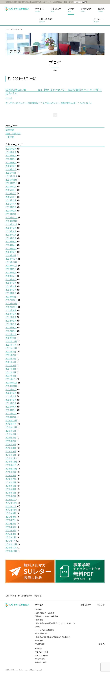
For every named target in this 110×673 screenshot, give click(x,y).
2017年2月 (11, 537)
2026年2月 (11, 169)
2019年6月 (11, 441)
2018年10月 (11, 468)
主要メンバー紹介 (41, 655)
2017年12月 (11, 503)
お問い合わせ (45, 20)
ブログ (71, 9)
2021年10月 (11, 348)
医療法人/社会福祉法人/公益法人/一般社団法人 (53, 637)
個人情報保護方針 (25, 596)
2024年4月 (11, 245)
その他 (37, 627)
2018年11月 (11, 465)
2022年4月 (11, 327)
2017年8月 (11, 516)
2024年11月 (11, 221)
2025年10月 (11, 183)
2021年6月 (11, 362)
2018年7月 (11, 479)
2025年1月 (11, 214)
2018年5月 (11, 485)
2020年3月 (11, 410)
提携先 (101, 9)
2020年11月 (11, 386)
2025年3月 (11, 207)
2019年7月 (11, 437)
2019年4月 (11, 448)
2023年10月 (11, 265)
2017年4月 (11, 530)
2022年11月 (11, 303)
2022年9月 (11, 310)
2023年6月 (11, 279)
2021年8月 (11, 355)
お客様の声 (55, 9)
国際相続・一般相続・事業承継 (46, 616)
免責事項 (37, 596)
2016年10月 (11, 551)
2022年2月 (11, 334)
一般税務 (10, 137)
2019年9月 (11, 430)
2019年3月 (11, 451)
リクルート (99, 20)
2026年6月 (11, 155)
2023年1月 (11, 296)
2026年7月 (11, 152)
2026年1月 (11, 172)
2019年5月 (11, 444)
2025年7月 (11, 193)
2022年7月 (11, 317)
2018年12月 (11, 461)
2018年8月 (11, 475)
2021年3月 (11, 372)
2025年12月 (11, 176)
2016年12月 (11, 544)
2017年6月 (11, 523)
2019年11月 (11, 424)
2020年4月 (11, 406)
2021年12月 (11, 341)
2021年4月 (11, 368)
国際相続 (39, 620)
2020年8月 (11, 393)
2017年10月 (11, 510)
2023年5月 (11, 282)
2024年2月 (11, 252)
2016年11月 (11, 547)
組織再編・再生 (42, 633)
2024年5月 (11, 241)
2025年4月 (11, 203)
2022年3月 (11, 331)
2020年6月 (11, 400)
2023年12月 (11, 258)
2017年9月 (11, 513)
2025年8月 (11, 190)
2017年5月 (11, 527)
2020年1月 (11, 417)
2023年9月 (11, 269)
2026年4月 (11, 162)
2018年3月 (11, 492)
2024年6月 (11, 238)
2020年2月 (11, 413)
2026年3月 (11, 166)
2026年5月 (11, 159)
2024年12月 (11, 217)
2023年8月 (11, 272)
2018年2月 (11, 496)
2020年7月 (11, 396)
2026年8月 (11, 148)
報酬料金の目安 (40, 662)
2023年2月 (11, 293)
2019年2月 (11, 454)
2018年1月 (11, 499)
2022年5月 (11, 324)
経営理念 (38, 649)
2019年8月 (11, 434)
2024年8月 (11, 231)
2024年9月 (11, 228)
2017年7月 (11, 520)
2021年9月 (11, 351)
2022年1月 (11, 338)
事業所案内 (86, 9)
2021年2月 (11, 375)
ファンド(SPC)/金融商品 (45, 630)
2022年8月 (11, 314)
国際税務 (10, 130)
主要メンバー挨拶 (41, 652)
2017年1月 (11, 540)
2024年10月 (11, 224)
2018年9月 (11, 472)
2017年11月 (11, 506)
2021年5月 (11, 365)
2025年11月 (11, 179)
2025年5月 (11, 200)
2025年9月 (11, 186)
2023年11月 (11, 262)
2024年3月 (11, 248)
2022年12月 (11, 300)
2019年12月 (11, 420)
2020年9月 (11, 389)
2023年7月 (11, 276)
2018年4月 (11, 489)
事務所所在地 (40, 659)
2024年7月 (11, 234)
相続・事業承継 (13, 133)
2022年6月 (11, 320)
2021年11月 (11, 344)
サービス (39, 9)
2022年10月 (11, 307)
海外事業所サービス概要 (45, 613)
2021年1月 (11, 379)
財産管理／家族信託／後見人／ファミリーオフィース (55, 623)
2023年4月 (11, 286)
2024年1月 (11, 255)
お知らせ (100, 604)
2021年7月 (11, 358)
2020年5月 (11, 403)
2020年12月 (11, 382)
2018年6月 (11, 482)
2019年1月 (11, 458)
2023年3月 (11, 289)
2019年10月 (11, 427)
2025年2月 (11, 210)
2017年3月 (11, 534)
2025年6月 (11, 197)
